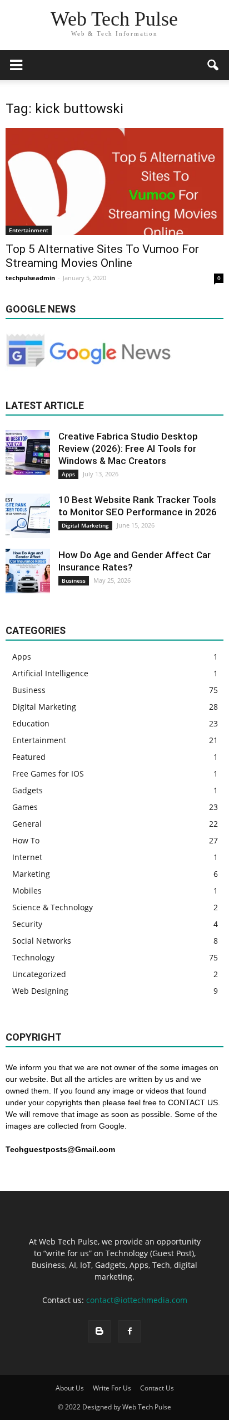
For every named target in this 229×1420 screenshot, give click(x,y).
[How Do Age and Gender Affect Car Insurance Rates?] (28, 571)
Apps (68, 474)
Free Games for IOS (48, 773)
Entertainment (28, 230)
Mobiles (27, 890)
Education (30, 723)
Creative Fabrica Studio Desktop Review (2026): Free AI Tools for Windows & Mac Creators (128, 448)
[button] (213, 65)
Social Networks (41, 940)
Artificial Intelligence (50, 673)
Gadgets (27, 790)
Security (27, 924)
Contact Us (157, 1388)
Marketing (31, 873)
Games (25, 807)
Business (74, 580)
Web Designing (40, 990)
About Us (70, 1388)
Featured (29, 757)
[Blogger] (99, 1331)
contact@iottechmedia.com (136, 1300)
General (27, 823)
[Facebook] (129, 1331)
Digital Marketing (85, 525)
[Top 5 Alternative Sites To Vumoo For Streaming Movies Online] (114, 181)
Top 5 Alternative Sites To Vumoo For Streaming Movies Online (102, 256)
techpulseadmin (30, 278)
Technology (33, 957)
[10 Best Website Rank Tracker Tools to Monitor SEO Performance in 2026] (28, 516)
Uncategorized (39, 974)
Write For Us (112, 1388)
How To (25, 840)
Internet (27, 857)
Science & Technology (52, 907)
